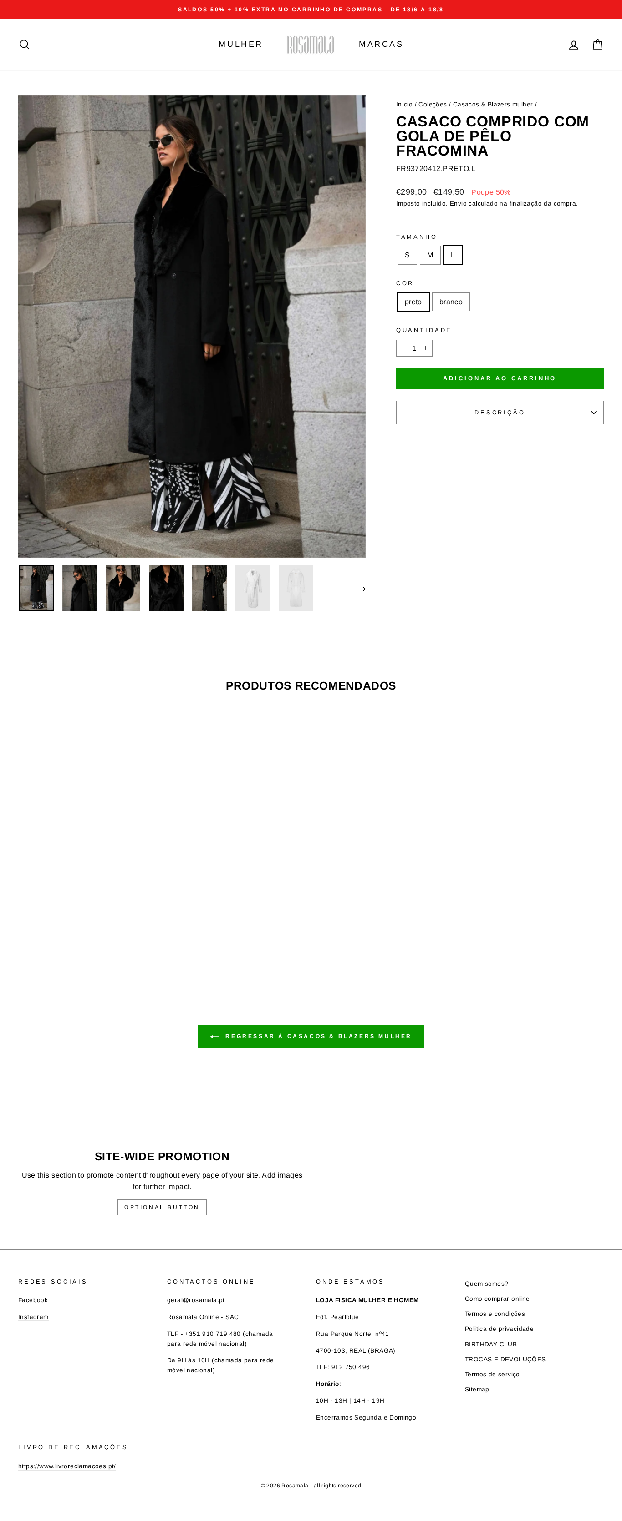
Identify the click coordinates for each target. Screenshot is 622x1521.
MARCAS (381, 44)
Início (404, 104)
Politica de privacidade (499, 1328)
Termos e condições (495, 1313)
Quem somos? (486, 1283)
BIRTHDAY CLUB (491, 1344)
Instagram (33, 1317)
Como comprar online (497, 1298)
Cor (405, 283)
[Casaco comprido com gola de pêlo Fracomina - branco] (94, 936)
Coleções (432, 104)
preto (413, 302)
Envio (458, 203)
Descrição (499, 412)
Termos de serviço (492, 1374)
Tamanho (417, 236)
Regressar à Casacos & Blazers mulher (317, 1036)
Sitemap (477, 1389)
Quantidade (424, 330)
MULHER (241, 44)
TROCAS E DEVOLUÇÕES (505, 1359)
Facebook (33, 1300)
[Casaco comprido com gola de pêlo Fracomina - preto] (81, 936)
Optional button (162, 1207)
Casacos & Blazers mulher (493, 104)
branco (451, 302)
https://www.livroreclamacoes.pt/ (67, 1466)
